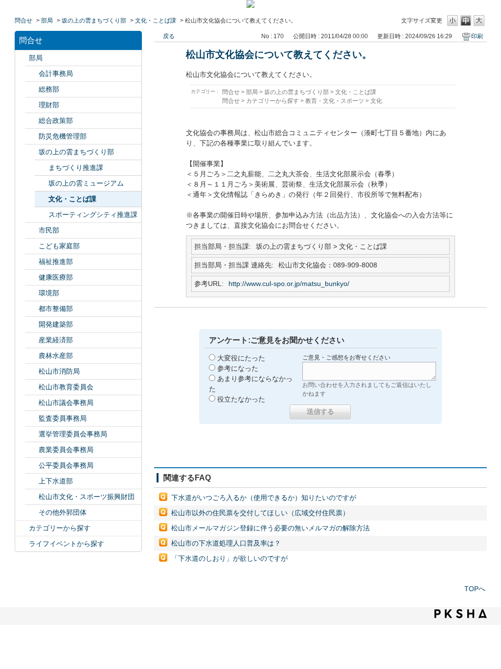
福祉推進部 (56, 261)
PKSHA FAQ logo (460, 613)
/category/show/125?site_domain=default (31, 89)
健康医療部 (56, 277)
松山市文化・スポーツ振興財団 (87, 497)
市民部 (49, 230)
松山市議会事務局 (66, 402)
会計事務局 (56, 73)
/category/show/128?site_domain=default (31, 230)
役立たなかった (241, 399)
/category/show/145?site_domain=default (31, 465)
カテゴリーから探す (60, 528)
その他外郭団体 (63, 512)
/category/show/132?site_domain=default (31, 277)
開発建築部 (56, 324)
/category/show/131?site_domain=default (31, 512)
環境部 (49, 293)
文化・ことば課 (155, 20)
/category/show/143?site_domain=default (31, 403)
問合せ (23, 20)
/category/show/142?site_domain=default (31, 387)
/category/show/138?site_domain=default (31, 340)
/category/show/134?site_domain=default (31, 497)
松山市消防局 (59, 371)
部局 (47, 20)
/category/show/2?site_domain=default (22, 528)
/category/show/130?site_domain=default (31, 262)
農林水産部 (56, 355)
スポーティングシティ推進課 (92, 214)
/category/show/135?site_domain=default (31, 309)
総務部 (49, 89)
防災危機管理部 (63, 136)
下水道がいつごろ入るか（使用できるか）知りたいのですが (263, 498)
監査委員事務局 (63, 418)
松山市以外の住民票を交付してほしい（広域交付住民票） (260, 513)
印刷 (477, 36)
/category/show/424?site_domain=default (31, 136)
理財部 (49, 105)
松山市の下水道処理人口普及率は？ (226, 543)
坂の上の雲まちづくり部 (94, 20)
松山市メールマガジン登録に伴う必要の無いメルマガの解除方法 (270, 528)
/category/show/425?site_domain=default (31, 324)
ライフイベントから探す (66, 544)
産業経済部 (56, 340)
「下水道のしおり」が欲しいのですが (229, 558)
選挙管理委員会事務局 (73, 434)
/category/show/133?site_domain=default (31, 293)
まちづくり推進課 (75, 167)
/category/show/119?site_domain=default (22, 58)
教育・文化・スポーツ (334, 100)
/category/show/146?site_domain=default (31, 418)
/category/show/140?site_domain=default (31, 371)
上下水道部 (56, 481)
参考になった (237, 368)
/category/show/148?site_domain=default (31, 434)
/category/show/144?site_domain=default (31, 481)
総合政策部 (56, 120)
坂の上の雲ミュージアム (86, 183)
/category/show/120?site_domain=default (31, 74)
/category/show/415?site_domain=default (31, 246)
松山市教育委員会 (66, 387)
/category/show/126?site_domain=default (31, 121)
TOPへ (474, 589)
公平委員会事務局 (66, 465)
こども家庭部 (59, 246)
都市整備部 (56, 308)
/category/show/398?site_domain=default (31, 152)
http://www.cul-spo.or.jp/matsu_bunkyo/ (288, 283)
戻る (169, 36)
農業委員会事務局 (66, 450)
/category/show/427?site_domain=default (31, 356)
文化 (376, 100)
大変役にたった (241, 358)
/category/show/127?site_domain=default (31, 105)
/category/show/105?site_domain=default (22, 544)
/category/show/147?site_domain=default (31, 450)
